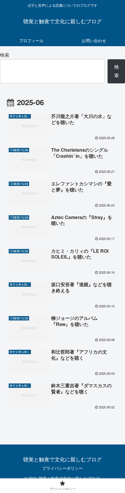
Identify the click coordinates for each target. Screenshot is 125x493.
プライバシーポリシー (62, 468)
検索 (4, 54)
